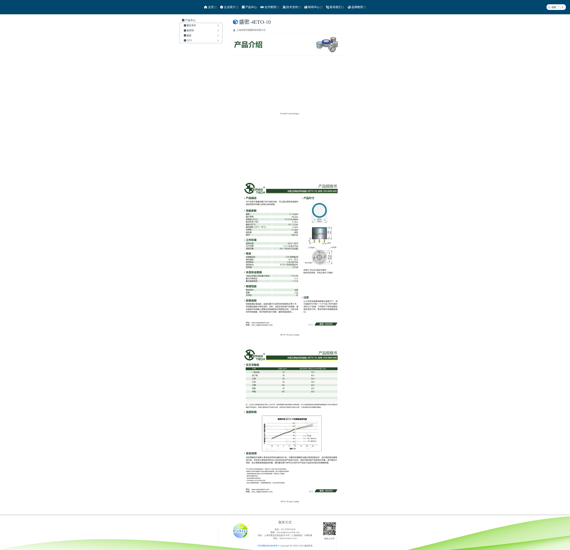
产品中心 (251, 7)
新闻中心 (315, 7)
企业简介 (231, 7)
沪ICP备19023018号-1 (268, 545)
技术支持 (294, 7)
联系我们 (337, 7)
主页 (213, 7)
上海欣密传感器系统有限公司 (250, 30)
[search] (556, 7)
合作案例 (272, 7)
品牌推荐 (359, 7)
